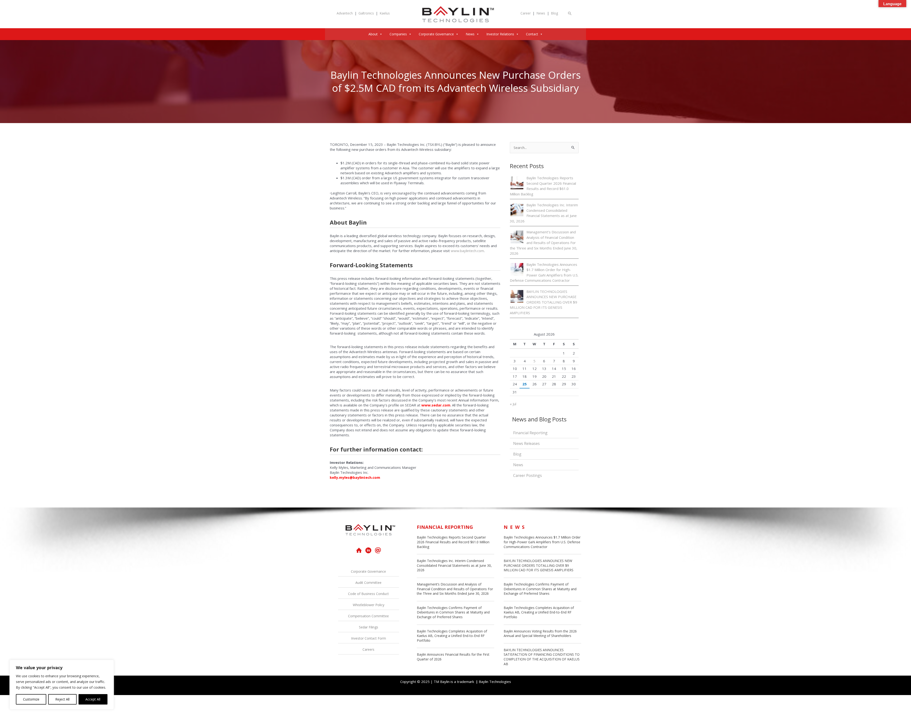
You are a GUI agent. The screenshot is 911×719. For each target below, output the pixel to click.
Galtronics (366, 13)
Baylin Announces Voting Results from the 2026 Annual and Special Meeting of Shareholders (540, 633)
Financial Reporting (530, 432)
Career (526, 13)
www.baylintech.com (467, 250)
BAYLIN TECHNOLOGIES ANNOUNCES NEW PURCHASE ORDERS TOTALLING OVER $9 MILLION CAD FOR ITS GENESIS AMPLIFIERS (543, 302)
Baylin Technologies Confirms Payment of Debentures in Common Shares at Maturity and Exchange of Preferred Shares (453, 612)
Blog (554, 13)
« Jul (513, 403)
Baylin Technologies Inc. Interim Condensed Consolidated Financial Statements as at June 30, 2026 (454, 565)
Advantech (345, 13)
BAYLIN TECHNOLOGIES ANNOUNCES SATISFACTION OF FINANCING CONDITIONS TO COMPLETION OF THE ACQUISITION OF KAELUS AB (542, 657)
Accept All (92, 699)
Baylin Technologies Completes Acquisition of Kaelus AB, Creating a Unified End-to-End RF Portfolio (452, 636)
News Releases (526, 443)
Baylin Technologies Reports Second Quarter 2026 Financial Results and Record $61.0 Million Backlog (453, 542)
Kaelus (385, 13)
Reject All (62, 699)
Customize (31, 699)
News (540, 13)
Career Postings (527, 475)
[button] (569, 13)
